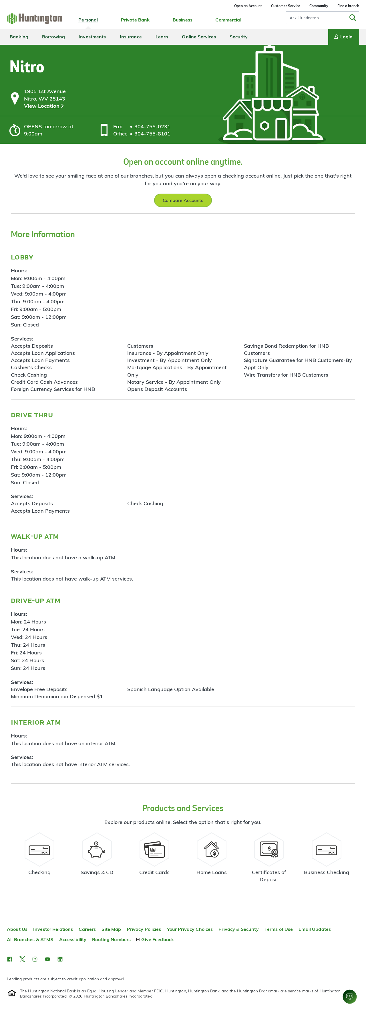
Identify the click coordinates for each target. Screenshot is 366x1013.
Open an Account (248, 6)
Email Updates (315, 929)
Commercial (228, 20)
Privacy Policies (144, 929)
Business (182, 20)
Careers (87, 929)
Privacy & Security (238, 929)
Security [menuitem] (239, 37)
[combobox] (322, 17)
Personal (88, 20)
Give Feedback (157, 939)
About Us (17, 929)
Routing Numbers (111, 939)
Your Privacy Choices (190, 929)
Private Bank (135, 20)
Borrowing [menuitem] (53, 37)
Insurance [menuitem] (131, 37)
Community (318, 6)
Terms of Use (278, 929)
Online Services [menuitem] (199, 37)
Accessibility (73, 939)
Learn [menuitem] (162, 37)
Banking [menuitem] (19, 37)
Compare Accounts (183, 200)
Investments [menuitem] (92, 37)
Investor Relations (53, 929)
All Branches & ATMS (30, 939)
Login (346, 37)
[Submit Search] (353, 17)
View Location (41, 106)
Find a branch (348, 6)
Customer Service (285, 6)
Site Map (111, 929)
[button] (9, 959)
